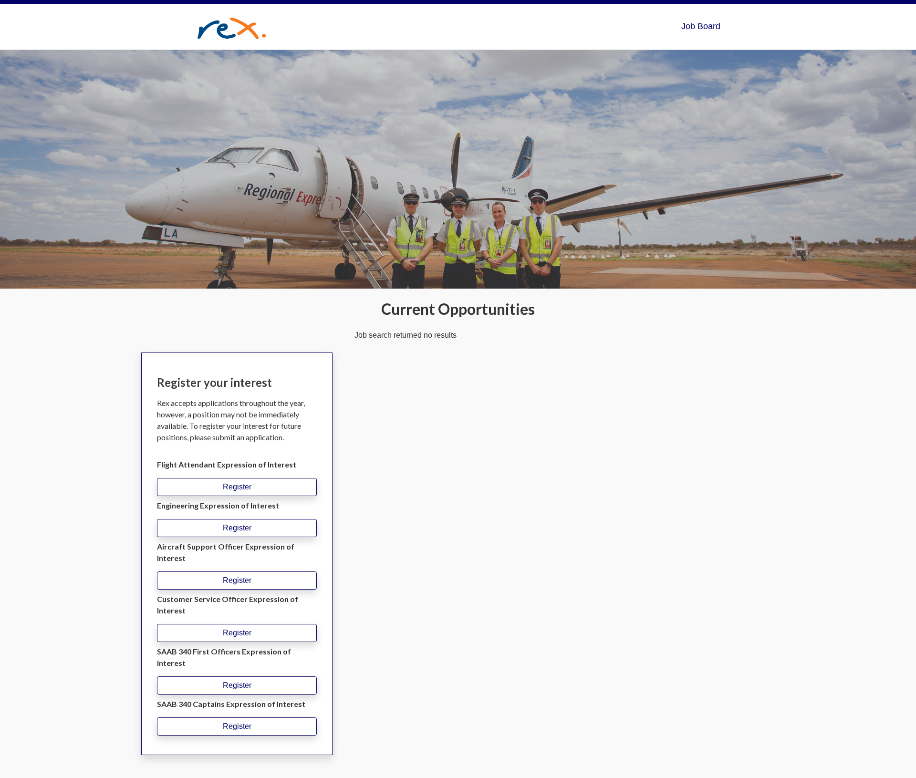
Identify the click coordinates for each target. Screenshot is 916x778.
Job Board (700, 26)
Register (237, 487)
